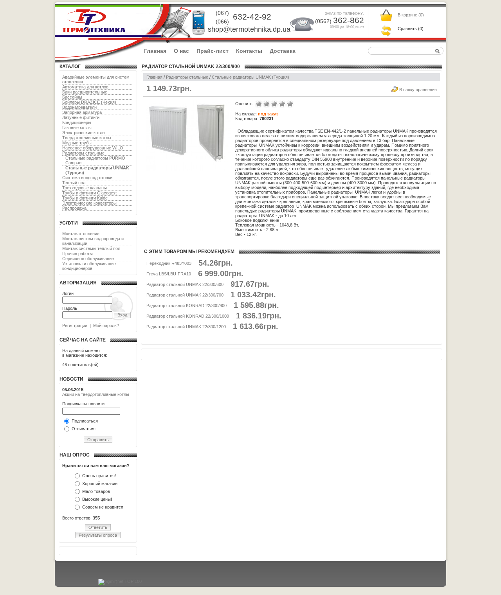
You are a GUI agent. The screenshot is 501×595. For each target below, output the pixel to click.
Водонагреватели (79, 107)
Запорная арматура (82, 112)
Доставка (283, 51)
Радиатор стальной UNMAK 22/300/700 (184, 295)
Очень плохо (259, 104)
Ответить (97, 527)
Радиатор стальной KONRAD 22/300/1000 (187, 316)
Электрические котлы (83, 132)
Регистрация (74, 325)
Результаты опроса (98, 535)
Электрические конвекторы (89, 203)
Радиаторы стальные (83, 153)
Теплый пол (73, 182)
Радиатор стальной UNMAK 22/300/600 (184, 284)
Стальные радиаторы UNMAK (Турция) (250, 77)
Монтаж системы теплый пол (91, 248)
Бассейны (72, 97)
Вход (122, 315)
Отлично (290, 104)
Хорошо (282, 104)
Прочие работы (77, 253)
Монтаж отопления (80, 233)
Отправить (98, 439)
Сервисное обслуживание (88, 258)
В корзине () (411, 15)
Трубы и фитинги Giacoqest (89, 193)
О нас (181, 51)
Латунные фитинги (80, 117)
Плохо (266, 104)
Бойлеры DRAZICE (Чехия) (89, 102)
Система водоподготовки (87, 177)
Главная (155, 51)
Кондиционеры (76, 122)
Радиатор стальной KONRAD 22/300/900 (186, 305)
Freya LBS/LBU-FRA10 (168, 273)
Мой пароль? (106, 325)
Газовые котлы (77, 127)
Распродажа (74, 208)
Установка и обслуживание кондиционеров (89, 266)
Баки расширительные (84, 92)
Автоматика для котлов (85, 86)
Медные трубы (77, 142)
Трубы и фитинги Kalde (85, 198)
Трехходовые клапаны (84, 187)
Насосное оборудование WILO (92, 148)
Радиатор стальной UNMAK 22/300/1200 (186, 326)
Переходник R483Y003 (168, 263)
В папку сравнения (418, 89)
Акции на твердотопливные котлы (95, 394)
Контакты (249, 51)
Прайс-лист (212, 51)
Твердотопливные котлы (86, 137)
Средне (274, 104)
